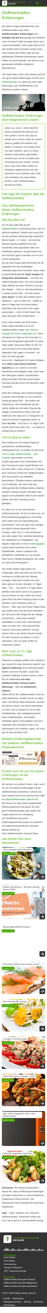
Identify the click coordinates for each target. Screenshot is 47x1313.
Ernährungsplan (36, 544)
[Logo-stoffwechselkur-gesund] (20, 1233)
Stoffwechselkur (10, 228)
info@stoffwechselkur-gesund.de (21, 799)
